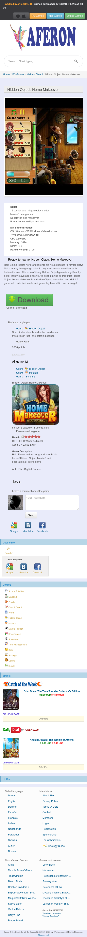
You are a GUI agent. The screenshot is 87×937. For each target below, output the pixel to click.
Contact (46, 812)
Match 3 (12, 623)
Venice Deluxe (16, 909)
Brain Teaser (14, 633)
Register (9, 552)
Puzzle (11, 602)
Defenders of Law (52, 887)
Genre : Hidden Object (30, 328)
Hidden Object (35, 74)
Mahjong (12, 596)
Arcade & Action (16, 591)
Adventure (13, 639)
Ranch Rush (15, 881)
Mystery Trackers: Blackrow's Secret (58, 892)
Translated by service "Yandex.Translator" (51, 914)
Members (47, 817)
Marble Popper (15, 628)
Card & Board (15, 607)
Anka (11, 864)
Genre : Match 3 (27, 372)
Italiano (12, 823)
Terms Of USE (50, 806)
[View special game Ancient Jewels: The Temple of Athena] (11, 748)
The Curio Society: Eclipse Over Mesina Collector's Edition (58, 898)
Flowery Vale (49, 881)
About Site (48, 795)
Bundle (11, 665)
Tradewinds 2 (15, 875)
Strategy (12, 655)
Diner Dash (48, 864)
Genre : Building (25, 376)
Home (6, 74)
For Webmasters (51, 840)
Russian (12, 851)
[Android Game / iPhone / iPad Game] (21, 15)
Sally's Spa (14, 914)
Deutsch (12, 806)
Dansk (11, 795)
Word (11, 612)
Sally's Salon (15, 903)
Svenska (13, 840)
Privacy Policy (50, 801)
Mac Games (55, 15)
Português (13, 834)
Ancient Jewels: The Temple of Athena (52, 739)
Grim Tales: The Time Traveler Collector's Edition (52, 691)
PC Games (38, 15)
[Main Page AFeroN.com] (43, 37)
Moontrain (48, 870)
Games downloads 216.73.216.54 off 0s (43, 5)
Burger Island (15, 920)
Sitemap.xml (43, 935)
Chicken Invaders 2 (18, 887)
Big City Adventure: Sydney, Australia (23, 892)
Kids (10, 649)
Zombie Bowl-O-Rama (20, 870)
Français (13, 817)
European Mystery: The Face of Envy (58, 903)
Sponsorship (49, 834)
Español (12, 812)
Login (7, 548)
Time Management (17, 644)
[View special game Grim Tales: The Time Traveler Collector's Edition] (11, 700)
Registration (49, 828)
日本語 (11, 845)
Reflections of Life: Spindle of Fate (58, 875)
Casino (11, 660)
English (12, 801)
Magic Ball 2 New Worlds (22, 898)
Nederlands (14, 828)
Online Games (75, 15)
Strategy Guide (56, 845)
